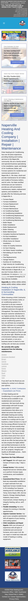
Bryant (4, 359)
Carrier (4, 361)
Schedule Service (19, 87)
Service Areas (8, 4)
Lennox (4, 366)
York (3, 378)
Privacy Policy (18, 4)
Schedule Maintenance (17, 115)
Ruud (3, 373)
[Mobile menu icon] (4, 23)
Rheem (4, 371)
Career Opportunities (18, 597)
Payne (4, 368)
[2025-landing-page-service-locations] (14, 36)
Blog (13, 4)
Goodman (5, 364)
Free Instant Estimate (15, 2)
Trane (4, 375)
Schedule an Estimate (17, 62)
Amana (4, 355)
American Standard (8, 357)
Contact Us (6, 597)
